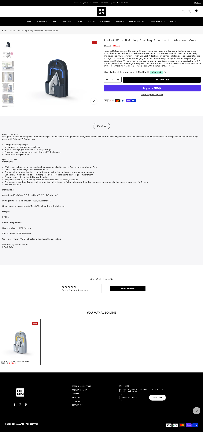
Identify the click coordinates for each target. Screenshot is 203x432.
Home (4, 31)
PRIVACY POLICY (79, 390)
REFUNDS (75, 394)
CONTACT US (77, 405)
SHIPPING (76, 401)
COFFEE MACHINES (157, 21)
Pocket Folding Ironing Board (15, 361)
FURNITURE (66, 21)
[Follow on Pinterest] (26, 404)
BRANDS (173, 21)
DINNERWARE (42, 21)
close (6, 3)
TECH (54, 21)
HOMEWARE (120, 21)
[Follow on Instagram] (20, 404)
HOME (29, 21)
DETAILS (101, 126)
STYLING (91, 21)
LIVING (79, 21)
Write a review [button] (127, 288)
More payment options (152, 95)
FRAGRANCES (105, 21)
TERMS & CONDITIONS (81, 386)
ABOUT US (76, 397)
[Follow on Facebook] (14, 404)
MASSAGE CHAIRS (136, 21)
